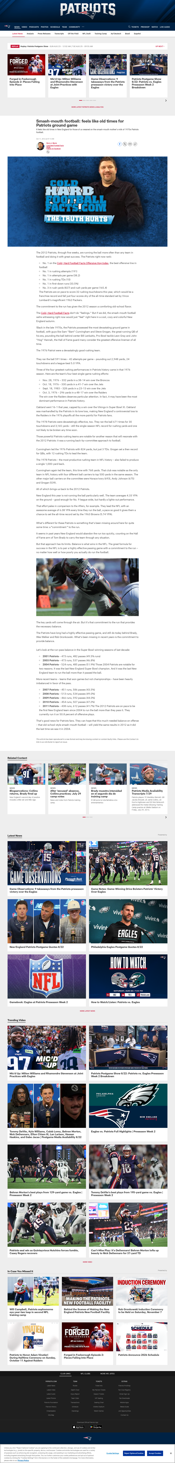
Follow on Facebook (54, 148)
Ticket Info (98, 1385)
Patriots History (51, 1407)
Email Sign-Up (125, 1394)
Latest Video (51, 1390)
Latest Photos (51, 1398)
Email (48, 147)
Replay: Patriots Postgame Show (34, 46)
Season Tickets (99, 1394)
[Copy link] (135, 144)
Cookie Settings (112, 1453)
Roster (75, 1385)
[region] (87, 1453)
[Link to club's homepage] (7, 26)
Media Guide (124, 1407)
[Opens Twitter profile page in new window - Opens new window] (48, 151)
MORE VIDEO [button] (87, 1262)
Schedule (75, 1407)
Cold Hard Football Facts (55, 145)
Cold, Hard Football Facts (55, 312)
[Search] (129, 26)
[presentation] (166, 101)
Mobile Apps (124, 1402)
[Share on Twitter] (125, 145)
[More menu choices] (83, 27)
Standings (75, 1411)
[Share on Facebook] (120, 145)
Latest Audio (51, 1394)
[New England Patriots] (87, 1438)
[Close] (171, 1453)
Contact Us (124, 1415)
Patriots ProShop (124, 1385)
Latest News (51, 1385)
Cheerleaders (51, 1411)
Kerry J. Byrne (52, 143)
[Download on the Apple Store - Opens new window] (78, 1427)
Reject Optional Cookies (133, 1453)
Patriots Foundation (51, 1402)
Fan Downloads (124, 1398)
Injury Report (75, 1394)
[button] (80, 100)
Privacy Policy (23, 1460)
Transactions (75, 1402)
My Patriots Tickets (98, 1390)
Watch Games (99, 1411)
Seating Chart (99, 1402)
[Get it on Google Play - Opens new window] (96, 1428)
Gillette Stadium (98, 1407)
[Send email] (130, 145)
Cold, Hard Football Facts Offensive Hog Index (82, 263)
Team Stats (75, 1398)
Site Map (51, 1415)
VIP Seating (99, 1398)
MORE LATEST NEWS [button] (87, 1011)
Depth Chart (75, 1390)
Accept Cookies (155, 1453)
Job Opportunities (124, 1411)
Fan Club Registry (124, 1390)
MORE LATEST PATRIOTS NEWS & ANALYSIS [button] (87, 107)
